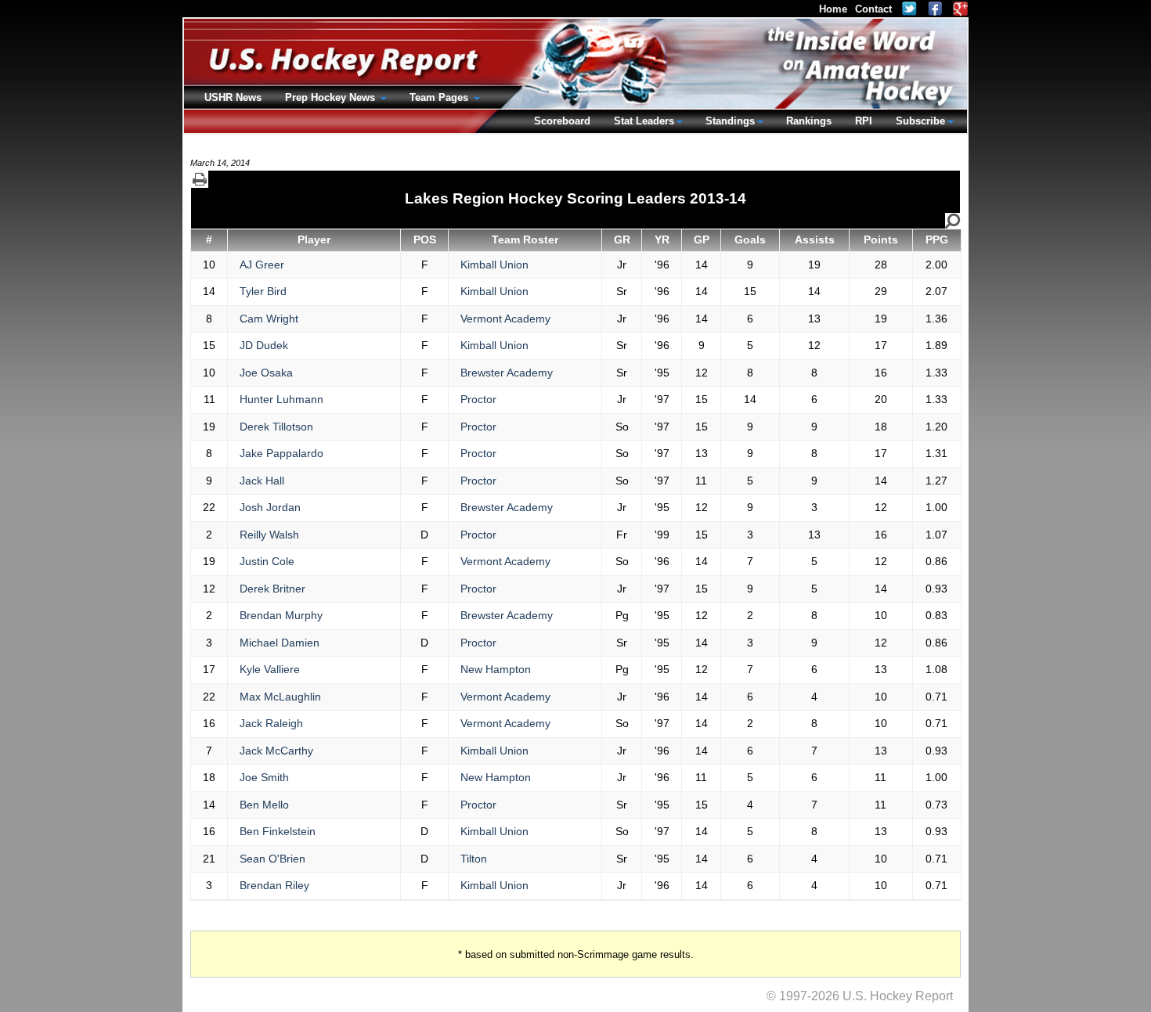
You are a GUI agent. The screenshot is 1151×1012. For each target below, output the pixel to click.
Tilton (473, 858)
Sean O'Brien (272, 858)
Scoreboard (562, 121)
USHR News (233, 97)
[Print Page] (199, 179)
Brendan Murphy (281, 615)
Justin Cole (267, 561)
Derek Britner (272, 588)
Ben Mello (264, 804)
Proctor (478, 399)
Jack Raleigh (271, 723)
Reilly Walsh (269, 534)
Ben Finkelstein (278, 831)
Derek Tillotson (276, 426)
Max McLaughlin (280, 696)
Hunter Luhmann (281, 399)
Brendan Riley (274, 885)
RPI (863, 121)
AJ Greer (262, 264)
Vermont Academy (505, 318)
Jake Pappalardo (281, 453)
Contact (873, 9)
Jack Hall (262, 480)
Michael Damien (279, 642)
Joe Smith (264, 777)
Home (833, 9)
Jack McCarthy (276, 750)
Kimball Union (494, 264)
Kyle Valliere (270, 669)
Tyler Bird (263, 291)
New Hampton (495, 669)
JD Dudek (264, 345)
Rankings (809, 121)
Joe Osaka (266, 372)
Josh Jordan (270, 507)
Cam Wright (269, 318)
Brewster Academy (506, 372)
